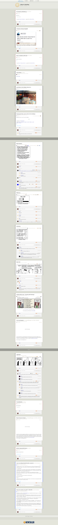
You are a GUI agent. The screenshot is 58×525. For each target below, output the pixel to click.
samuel (21, 378)
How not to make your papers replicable (24, 489)
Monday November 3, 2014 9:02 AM (21, 227)
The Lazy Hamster (20, 320)
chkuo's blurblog (24, 4)
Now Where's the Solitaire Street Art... (23, 87)
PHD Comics (18, 296)
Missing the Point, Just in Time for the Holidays (25, 113)
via (16, 60)
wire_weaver (22, 175)
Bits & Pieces (18, 13)
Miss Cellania (18, 322)
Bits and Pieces (32, 19)
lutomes (21, 384)
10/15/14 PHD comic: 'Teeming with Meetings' (25, 294)
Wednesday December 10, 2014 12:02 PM (22, 73)
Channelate (18, 74)
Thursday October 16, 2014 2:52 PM (21, 295)
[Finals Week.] (18, 76)
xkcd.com (18, 145)
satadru (20, 166)
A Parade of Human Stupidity (22, 28)
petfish (21, 250)
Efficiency (18, 192)
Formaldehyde (19, 401)
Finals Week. (19, 72)
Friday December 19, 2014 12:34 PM (21, 12)
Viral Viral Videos (32, 437)
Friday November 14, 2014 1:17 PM (21, 144)
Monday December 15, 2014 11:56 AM (21, 29)
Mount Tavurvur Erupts (21, 417)
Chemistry (18, 226)
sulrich (19, 373)
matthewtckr (22, 390)
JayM (19, 177)
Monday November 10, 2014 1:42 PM (21, 193)
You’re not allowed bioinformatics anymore (25, 463)
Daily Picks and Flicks (34, 338)
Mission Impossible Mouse (21, 448)
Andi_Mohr (20, 247)
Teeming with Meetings (26, 309)
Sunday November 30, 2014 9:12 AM (21, 88)
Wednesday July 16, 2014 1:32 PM (21, 490)
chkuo (19, 48)
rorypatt (20, 285)
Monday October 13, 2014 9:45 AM (21, 355)
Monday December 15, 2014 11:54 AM (21, 56)
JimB (19, 218)
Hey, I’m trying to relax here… (22, 55)
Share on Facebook (18, 122)
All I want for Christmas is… (22, 11)
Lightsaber (18, 354)
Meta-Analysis (19, 143)
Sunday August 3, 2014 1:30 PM (21, 449)
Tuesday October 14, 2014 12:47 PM (21, 321)
